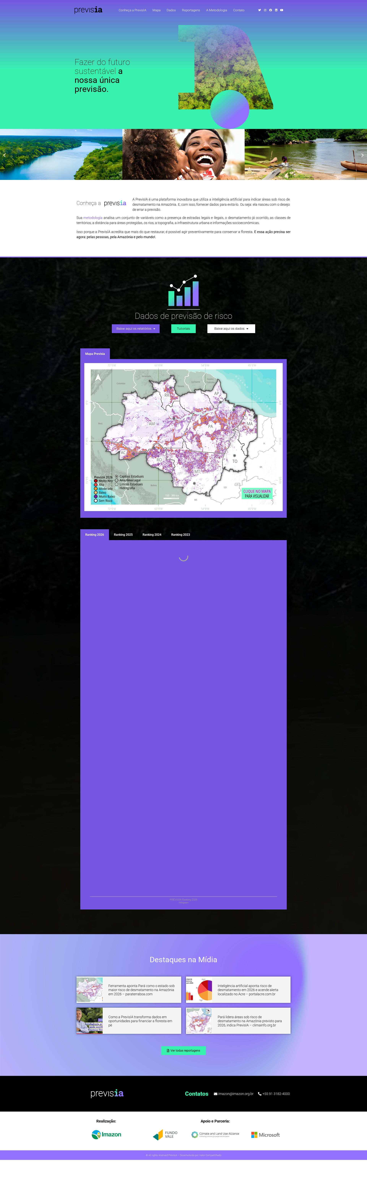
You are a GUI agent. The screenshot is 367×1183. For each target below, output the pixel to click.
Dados (171, 10)
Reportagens (191, 10)
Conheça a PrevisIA (132, 10)
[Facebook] (270, 10)
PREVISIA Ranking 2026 (183, 899)
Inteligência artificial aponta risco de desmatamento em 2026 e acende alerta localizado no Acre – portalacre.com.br (248, 990)
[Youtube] (281, 10)
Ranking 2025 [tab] (123, 534)
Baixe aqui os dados (229, 328)
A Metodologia (216, 10)
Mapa (157, 10)
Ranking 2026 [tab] (94, 534)
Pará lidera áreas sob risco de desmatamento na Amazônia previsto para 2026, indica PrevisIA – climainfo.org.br (250, 1021)
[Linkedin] (276, 10)
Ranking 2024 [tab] (152, 534)
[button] (4, 155)
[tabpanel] (183, 438)
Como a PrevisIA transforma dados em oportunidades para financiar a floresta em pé (140, 1021)
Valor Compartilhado (210, 1155)
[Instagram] (265, 10)
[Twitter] (259, 10)
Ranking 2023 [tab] (180, 534)
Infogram (183, 902)
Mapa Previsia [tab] (95, 354)
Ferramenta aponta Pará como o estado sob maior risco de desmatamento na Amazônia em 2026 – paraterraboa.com (141, 990)
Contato (238, 10)
